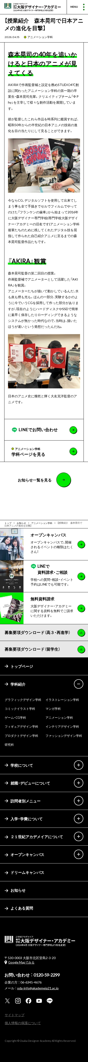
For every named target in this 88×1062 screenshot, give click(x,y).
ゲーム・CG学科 (15, 717)
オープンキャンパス (27, 854)
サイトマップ (14, 1014)
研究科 (9, 744)
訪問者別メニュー (26, 801)
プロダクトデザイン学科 (21, 735)
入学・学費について (27, 818)
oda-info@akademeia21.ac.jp (38, 988)
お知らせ (18, 890)
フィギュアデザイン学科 (21, 726)
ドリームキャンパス (27, 872)
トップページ (22, 666)
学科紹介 (18, 684)
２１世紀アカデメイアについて (37, 836)
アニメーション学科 (40, 37)
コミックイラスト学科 (20, 708)
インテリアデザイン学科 (62, 726)
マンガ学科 (53, 708)
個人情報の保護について (23, 1022)
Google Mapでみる (21, 962)
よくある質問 (22, 908)
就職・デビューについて (30, 783)
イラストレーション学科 (62, 699)
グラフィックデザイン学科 (23, 699)
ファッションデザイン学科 (64, 735)
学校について (22, 765)
